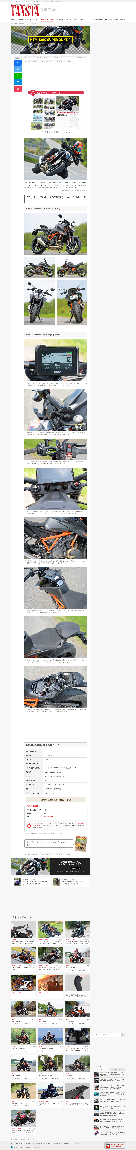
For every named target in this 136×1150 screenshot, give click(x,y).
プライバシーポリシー (47, 1143)
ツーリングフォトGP (71, 20)
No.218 (40, 58)
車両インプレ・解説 (47, 20)
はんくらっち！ (85, 20)
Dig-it (29, 1143)
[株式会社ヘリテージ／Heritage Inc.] (18, 1147)
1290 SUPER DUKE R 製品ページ (56, 800)
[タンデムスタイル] (25, 10)
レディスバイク (27, 1)
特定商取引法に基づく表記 (72, 1143)
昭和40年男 (59, 1)
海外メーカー (49, 58)
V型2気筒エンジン (49, 61)
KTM (55, 58)
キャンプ (28, 20)
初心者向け (59, 20)
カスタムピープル (38, 1)
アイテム (36, 20)
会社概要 (35, 1143)
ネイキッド (59, 61)
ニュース (20, 20)
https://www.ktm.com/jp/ (46, 816)
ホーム (13, 20)
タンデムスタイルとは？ (18, 1143)
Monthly (117, 1069)
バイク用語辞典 (98, 20)
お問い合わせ (58, 1143)
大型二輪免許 (67, 61)
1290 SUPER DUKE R (33, 61)
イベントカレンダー (111, 20)
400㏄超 (59, 58)
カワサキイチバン (49, 1)
